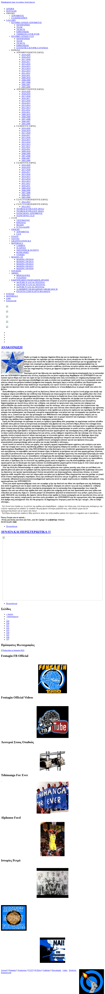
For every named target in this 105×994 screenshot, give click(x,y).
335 (7, 635)
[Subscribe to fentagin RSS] (12, 650)
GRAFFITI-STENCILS (21, 241)
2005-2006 (26, 87)
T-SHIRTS (20, 245)
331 (7, 626)
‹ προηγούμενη (12, 616)
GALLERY (11, 20)
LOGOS (14, 236)
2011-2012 (26, 73)
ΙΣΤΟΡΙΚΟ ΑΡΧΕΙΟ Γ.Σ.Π (22, 36)
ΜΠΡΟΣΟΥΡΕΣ (23, 275)
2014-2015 (26, 66)
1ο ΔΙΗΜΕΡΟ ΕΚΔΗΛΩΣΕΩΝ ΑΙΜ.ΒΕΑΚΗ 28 (36, 289)
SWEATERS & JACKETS (27, 250)
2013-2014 (26, 68)
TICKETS (20, 29)
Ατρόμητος (22, 970)
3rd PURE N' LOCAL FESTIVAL (30, 282)
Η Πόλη (38, 970)
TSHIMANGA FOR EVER (27, 34)
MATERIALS (17, 243)
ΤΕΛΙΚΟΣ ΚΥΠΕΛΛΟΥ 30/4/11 (30, 211)
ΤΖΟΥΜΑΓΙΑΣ (23, 220)
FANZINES (21, 278)
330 (7, 623)
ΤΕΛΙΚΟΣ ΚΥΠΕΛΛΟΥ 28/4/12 (30, 209)
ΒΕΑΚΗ (20, 225)
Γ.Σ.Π (18, 234)
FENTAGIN (11, 11)
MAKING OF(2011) (24, 266)
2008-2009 (26, 80)
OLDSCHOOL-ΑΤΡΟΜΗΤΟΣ (29, 213)
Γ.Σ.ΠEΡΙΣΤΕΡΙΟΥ (19, 18)
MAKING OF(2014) (25, 259)
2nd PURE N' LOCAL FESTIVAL (30, 285)
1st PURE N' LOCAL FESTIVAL (30, 287)
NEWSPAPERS (23, 25)
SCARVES (21, 248)
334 (7, 633)
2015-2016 (26, 64)
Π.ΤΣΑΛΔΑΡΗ (22, 227)
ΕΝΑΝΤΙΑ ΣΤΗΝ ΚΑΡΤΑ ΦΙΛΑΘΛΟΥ (33, 291)
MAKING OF (17, 257)
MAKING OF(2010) (25, 268)
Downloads (56, 970)
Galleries (46, 970)
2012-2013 (26, 71)
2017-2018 (26, 59)
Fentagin (12, 970)
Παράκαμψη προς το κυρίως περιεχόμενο (18, 2)
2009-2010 (26, 78)
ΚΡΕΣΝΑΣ (21, 222)
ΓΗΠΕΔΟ (15, 229)
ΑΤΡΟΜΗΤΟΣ (17, 16)
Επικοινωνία (11, 301)
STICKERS (16, 271)
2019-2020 (26, 55)
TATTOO (15, 239)
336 (7, 637)
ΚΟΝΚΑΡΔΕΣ (22, 252)
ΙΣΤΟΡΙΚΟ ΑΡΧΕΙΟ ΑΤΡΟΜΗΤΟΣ (26, 22)
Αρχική (4, 970)
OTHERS (20, 255)
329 (7, 621)
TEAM (19, 27)
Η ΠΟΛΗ (10, 294)
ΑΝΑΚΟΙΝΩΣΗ (12, 347)
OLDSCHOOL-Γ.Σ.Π (25, 216)
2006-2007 (26, 85)
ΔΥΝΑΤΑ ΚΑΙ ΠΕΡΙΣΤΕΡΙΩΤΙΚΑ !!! (26, 531)
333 (7, 630)
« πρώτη (9, 614)
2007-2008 (26, 82)
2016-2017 (26, 62)
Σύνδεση (73, 970)
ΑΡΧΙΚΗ (10, 9)
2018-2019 (26, 57)
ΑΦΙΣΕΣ (14, 273)
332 (7, 628)
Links (8, 298)
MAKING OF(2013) (25, 262)
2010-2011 (26, 75)
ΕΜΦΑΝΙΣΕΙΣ (22, 32)
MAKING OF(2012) (25, 264)
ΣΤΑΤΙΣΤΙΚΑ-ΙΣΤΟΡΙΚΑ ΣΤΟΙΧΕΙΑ (32, 48)
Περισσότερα (11, 526)
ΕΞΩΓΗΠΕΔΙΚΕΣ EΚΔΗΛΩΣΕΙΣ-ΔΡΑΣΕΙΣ (30, 280)
